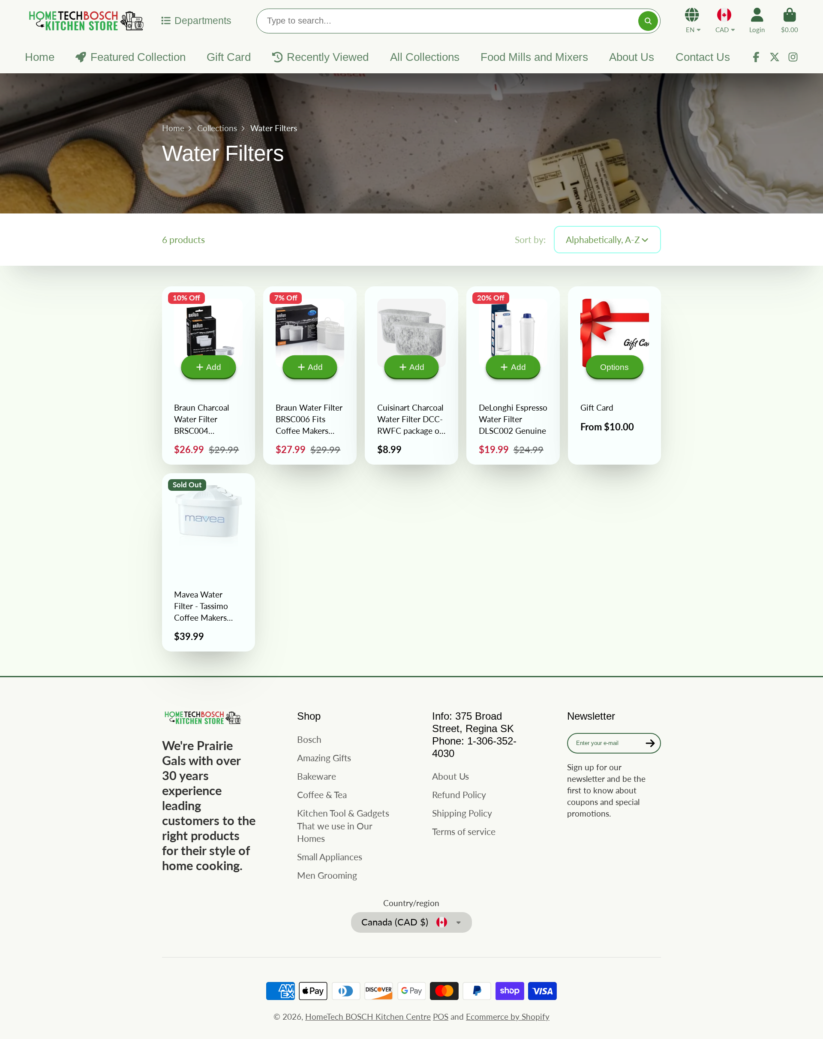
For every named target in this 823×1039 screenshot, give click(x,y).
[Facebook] (756, 57)
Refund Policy (459, 794)
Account (757, 20)
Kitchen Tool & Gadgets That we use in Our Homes (343, 826)
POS (440, 1016)
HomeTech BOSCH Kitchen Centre (368, 1016)
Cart (789, 20)
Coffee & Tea (322, 794)
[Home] (85, 20)
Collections (217, 128)
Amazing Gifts (324, 757)
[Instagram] (793, 57)
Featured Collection (138, 57)
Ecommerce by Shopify (508, 1016)
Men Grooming (327, 875)
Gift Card (229, 57)
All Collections (425, 57)
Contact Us (703, 57)
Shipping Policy (462, 813)
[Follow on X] (774, 57)
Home (39, 57)
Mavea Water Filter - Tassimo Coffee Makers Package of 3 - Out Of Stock (208, 562)
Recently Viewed (328, 57)
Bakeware (316, 776)
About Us (631, 57)
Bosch (309, 739)
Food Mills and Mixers (534, 57)
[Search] (648, 21)
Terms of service (464, 831)
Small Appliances (329, 856)
